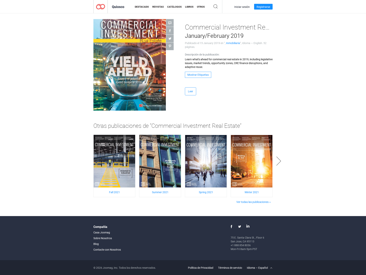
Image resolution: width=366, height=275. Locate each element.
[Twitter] (239, 226)
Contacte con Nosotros (107, 249)
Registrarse (263, 7)
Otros (201, 6)
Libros (189, 6)
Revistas (158, 6)
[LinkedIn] (248, 226)
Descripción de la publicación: (202, 54)
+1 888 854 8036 (241, 245)
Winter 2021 (252, 192)
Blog (96, 244)
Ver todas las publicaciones (252, 202)
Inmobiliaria (233, 43)
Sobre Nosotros (102, 238)
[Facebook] (231, 226)
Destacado (142, 6)
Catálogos (174, 6)
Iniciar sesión (242, 7)
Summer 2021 (160, 192)
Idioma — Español (257, 267)
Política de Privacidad (200, 267)
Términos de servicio (230, 267)
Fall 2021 (114, 192)
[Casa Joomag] (100, 6)
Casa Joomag (101, 232)
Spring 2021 (206, 192)
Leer (190, 91)
